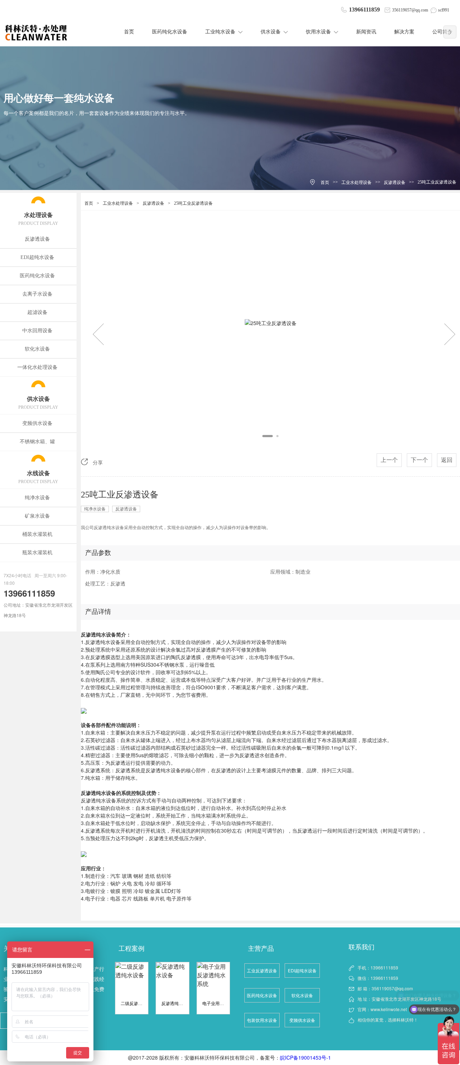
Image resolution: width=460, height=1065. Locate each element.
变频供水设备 (37, 423)
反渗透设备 (394, 182)
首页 (129, 31)
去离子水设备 (37, 294)
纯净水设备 (37, 497)
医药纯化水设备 (169, 31)
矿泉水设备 (37, 516)
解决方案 (404, 31)
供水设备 (271, 31)
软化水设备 (37, 349)
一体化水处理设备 (37, 367)
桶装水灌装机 (37, 534)
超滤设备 (37, 312)
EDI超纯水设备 (37, 257)
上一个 (389, 460)
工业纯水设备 (220, 31)
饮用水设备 (318, 31)
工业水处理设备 (356, 182)
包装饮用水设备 (262, 1020)
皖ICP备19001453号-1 (306, 1057)
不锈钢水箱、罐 (37, 441)
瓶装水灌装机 (37, 552)
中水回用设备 (37, 330)
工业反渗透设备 (262, 970)
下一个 (419, 460)
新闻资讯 (366, 31)
